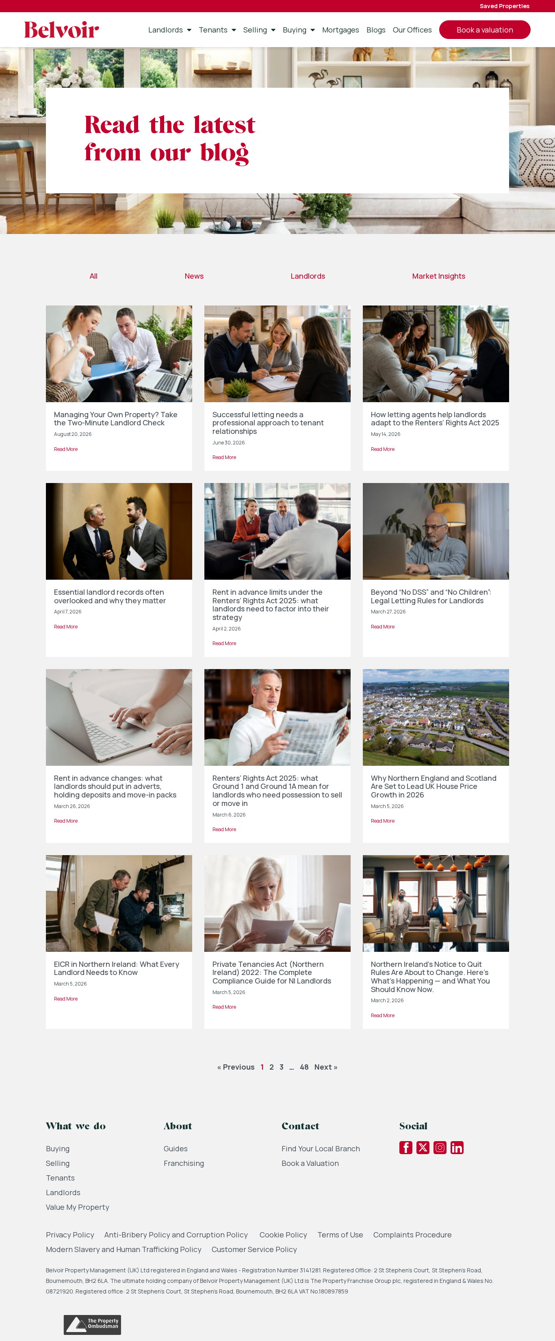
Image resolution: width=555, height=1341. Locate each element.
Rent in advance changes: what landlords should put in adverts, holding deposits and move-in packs (115, 786)
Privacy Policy (70, 1234)
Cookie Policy (283, 1234)
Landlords (165, 30)
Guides (176, 1148)
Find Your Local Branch (321, 1148)
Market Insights (438, 276)
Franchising (184, 1163)
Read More (66, 449)
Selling (255, 30)
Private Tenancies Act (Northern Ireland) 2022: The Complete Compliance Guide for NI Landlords (271, 972)
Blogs (376, 30)
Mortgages (340, 30)
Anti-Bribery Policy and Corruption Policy (176, 1234)
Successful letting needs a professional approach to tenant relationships (268, 422)
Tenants (213, 30)
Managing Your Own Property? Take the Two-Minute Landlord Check (116, 418)
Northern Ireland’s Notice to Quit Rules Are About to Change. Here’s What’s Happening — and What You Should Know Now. (430, 976)
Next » (326, 1067)
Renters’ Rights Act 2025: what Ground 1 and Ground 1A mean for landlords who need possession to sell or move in (277, 790)
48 (304, 1067)
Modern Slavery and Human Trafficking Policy (124, 1249)
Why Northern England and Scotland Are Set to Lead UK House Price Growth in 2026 (433, 786)
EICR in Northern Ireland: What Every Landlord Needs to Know (116, 968)
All (94, 276)
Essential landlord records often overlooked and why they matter (110, 596)
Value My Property (77, 1207)
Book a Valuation (310, 1163)
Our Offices (412, 30)
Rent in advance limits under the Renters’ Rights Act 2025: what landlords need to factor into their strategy (270, 604)
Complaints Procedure (412, 1234)
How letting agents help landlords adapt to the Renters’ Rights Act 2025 (435, 418)
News (194, 276)
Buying (294, 30)
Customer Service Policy (254, 1249)
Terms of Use (340, 1234)
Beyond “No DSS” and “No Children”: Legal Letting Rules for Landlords (431, 596)
